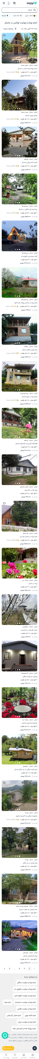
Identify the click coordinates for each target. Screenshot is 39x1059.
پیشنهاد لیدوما (8, 28)
